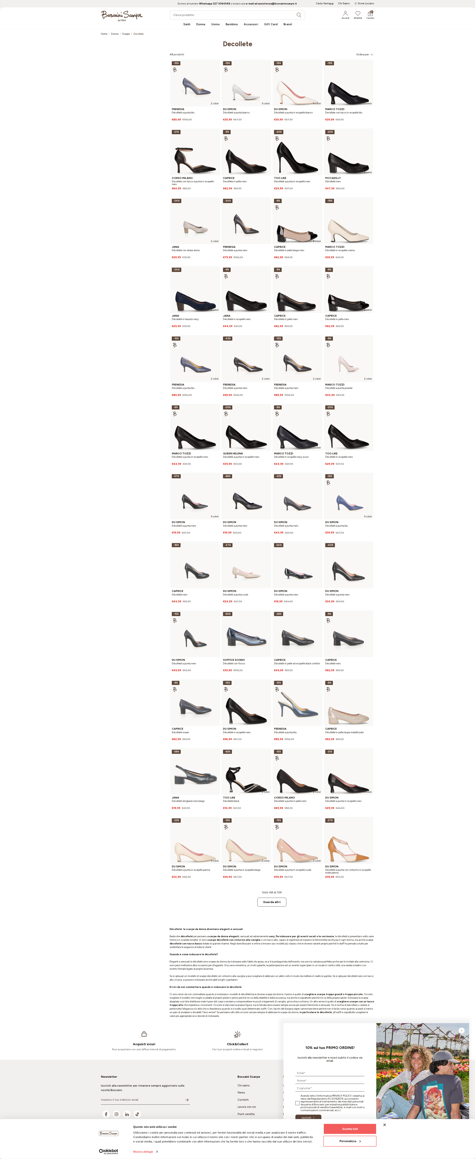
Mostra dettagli (143, 1151)
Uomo (215, 24)
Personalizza (348, 1140)
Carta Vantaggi (325, 3)
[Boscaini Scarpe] (122, 16)
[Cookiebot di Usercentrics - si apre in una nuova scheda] (108, 1152)
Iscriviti (306, 1117)
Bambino (232, 24)
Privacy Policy (342, 1095)
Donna (200, 24)
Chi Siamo (344, 3)
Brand (288, 24)
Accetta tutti (350, 1128)
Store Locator (366, 3)
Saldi (186, 24)
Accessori (251, 24)
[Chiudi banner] (384, 1125)
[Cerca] (299, 15)
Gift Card (271, 24)
